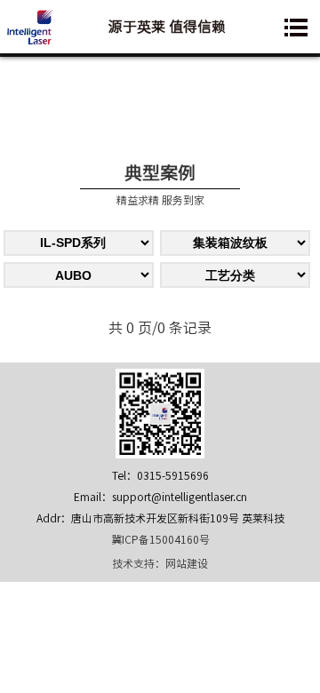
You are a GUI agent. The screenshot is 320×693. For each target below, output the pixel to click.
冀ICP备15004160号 (160, 539)
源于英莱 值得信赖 (167, 27)
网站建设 (186, 563)
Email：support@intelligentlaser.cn (160, 496)
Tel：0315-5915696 (160, 475)
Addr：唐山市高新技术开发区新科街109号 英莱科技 (160, 518)
